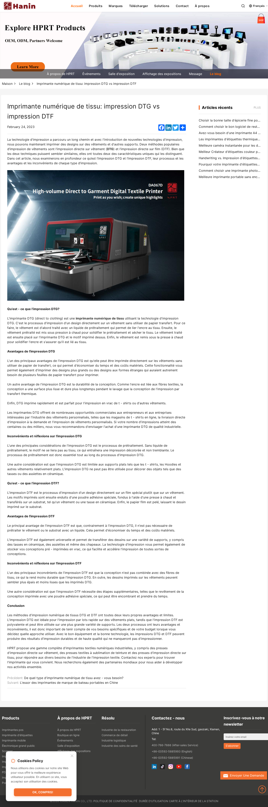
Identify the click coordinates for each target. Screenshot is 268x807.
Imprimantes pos (12, 729)
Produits (95, 6)
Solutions (162, 6)
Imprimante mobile (14, 740)
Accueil (77, 6)
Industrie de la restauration (119, 729)
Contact (182, 6)
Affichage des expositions (161, 74)
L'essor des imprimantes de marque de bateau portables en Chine (69, 683)
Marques (116, 6)
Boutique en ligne (68, 735)
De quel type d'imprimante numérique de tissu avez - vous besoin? (73, 678)
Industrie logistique (114, 740)
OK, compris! (42, 792)
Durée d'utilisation (153, 801)
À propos (202, 6)
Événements (91, 74)
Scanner (7, 751)
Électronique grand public (18, 745)
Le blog (215, 74)
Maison (7, 84)
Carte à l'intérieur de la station (193, 801)
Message (195, 74)
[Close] (72, 756)
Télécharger (138, 6)
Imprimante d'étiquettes (17, 735)
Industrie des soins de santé (120, 745)
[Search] (243, 6)
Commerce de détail (115, 735)
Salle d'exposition (121, 74)
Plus (257, 107)
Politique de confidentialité (115, 801)
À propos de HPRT (61, 74)
